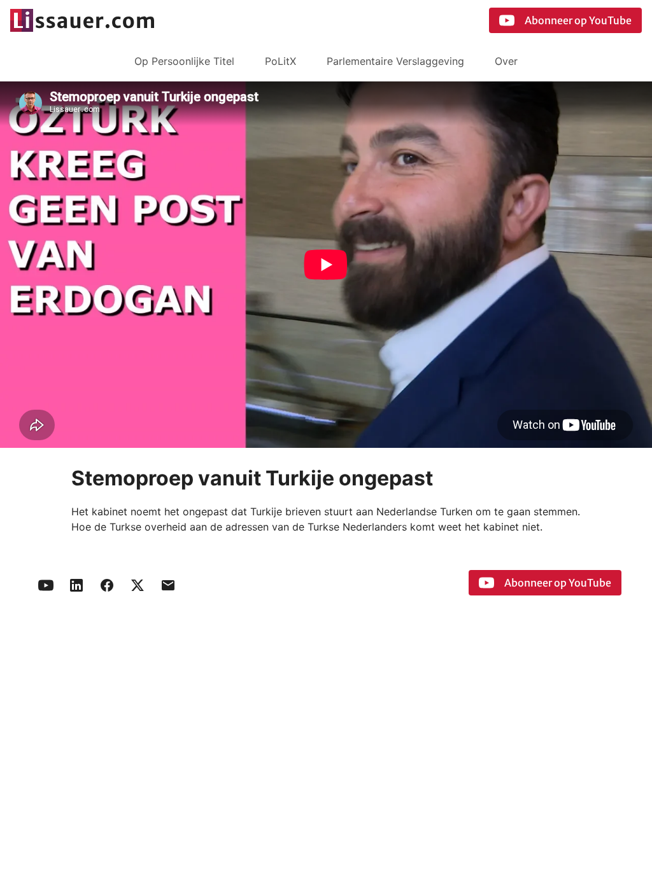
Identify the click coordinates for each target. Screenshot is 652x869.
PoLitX (280, 61)
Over (506, 61)
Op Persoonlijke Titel (184, 61)
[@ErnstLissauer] (137, 585)
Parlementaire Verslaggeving (395, 61)
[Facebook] (107, 585)
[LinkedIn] (76, 585)
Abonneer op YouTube (578, 20)
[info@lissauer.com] (168, 585)
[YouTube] (46, 585)
